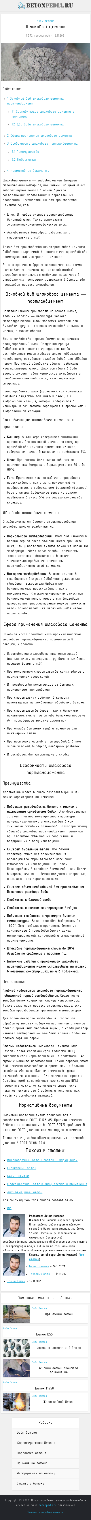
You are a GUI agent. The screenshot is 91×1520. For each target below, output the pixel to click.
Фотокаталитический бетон (59, 1348)
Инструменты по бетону (36, 1473)
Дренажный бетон (59, 1314)
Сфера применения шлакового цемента (39, 135)
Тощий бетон (16, 1281)
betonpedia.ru (48, 1505)
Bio (9, 1208)
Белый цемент (39, 1266)
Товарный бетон (40, 1274)
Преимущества (25, 151)
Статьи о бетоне (30, 1483)
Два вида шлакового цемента (37, 124)
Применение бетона (32, 1463)
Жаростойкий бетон (58, 1402)
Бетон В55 (44, 1334)
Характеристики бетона (36, 1443)
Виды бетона (45, 21)
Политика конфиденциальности (45, 1512)
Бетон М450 (44, 1388)
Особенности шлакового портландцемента (42, 143)
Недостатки (23, 159)
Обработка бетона (31, 1453)
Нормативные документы (28, 170)
